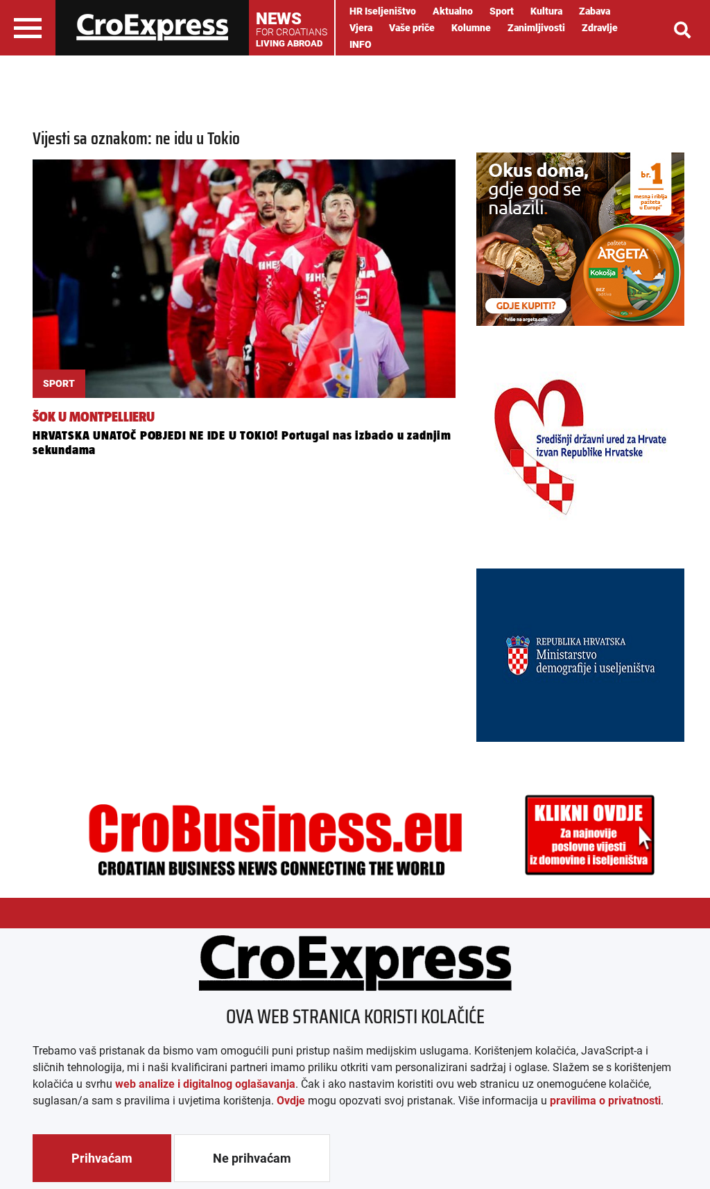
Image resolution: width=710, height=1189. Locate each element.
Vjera (360, 27)
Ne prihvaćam (252, 1158)
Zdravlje (600, 27)
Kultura (546, 11)
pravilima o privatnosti (605, 1100)
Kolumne (471, 27)
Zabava (594, 11)
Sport (502, 11)
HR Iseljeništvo (382, 11)
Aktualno (453, 11)
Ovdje (291, 1100)
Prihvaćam (101, 1158)
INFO (360, 44)
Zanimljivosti (536, 27)
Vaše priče (412, 27)
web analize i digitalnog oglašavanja (205, 1084)
